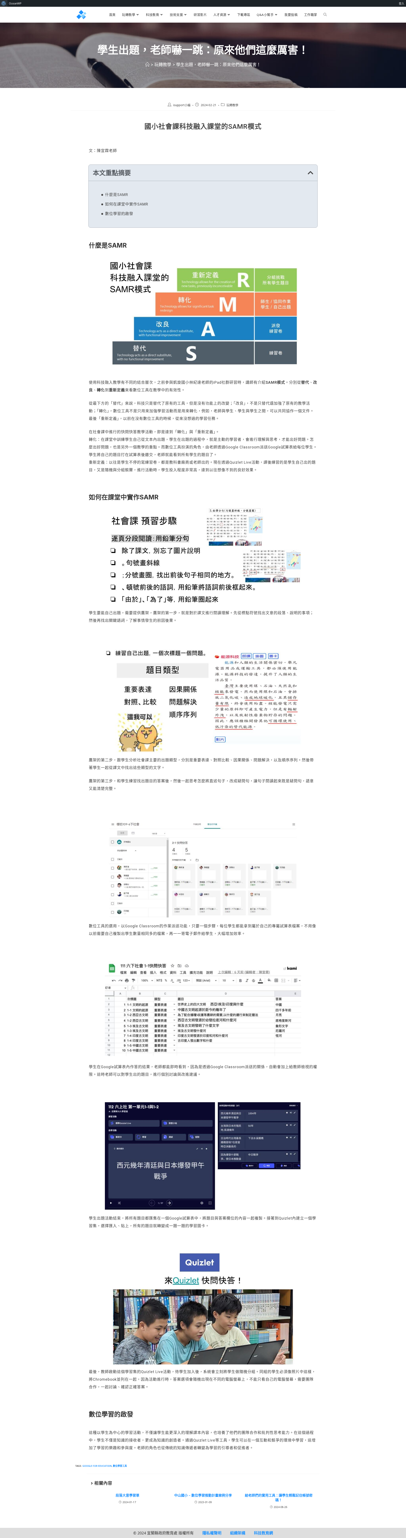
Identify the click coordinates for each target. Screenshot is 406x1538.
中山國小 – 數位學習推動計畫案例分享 (203, 1495)
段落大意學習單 (127, 1495)
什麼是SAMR (116, 194)
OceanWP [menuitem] (15, 3)
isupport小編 (182, 105)
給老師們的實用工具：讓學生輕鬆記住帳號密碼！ (279, 1497)
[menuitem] (3, 3)
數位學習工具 (120, 1465)
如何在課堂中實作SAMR (126, 204)
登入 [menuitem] (401, 3)
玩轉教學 (232, 105)
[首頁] (147, 64)
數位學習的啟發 (119, 213)
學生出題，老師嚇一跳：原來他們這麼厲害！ (218, 64)
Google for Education (97, 1465)
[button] (310, 173)
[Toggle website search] (325, 14)
